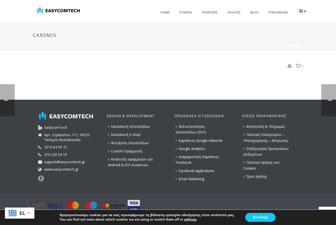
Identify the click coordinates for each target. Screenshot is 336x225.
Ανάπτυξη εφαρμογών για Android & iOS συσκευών (130, 162)
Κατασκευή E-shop (125, 134)
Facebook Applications (196, 170)
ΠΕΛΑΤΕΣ (234, 12)
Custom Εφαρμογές (126, 151)
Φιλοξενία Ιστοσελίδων (130, 143)
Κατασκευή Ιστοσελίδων (130, 126)
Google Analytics (192, 148)
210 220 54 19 (55, 154)
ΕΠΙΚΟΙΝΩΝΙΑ (278, 12)
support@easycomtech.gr (64, 162)
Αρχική (278, 45)
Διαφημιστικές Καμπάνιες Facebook (197, 159)
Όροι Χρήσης (256, 176)
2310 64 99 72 (55, 147)
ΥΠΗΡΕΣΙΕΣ (210, 12)
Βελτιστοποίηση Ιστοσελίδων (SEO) (191, 129)
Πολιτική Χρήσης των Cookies (261, 165)
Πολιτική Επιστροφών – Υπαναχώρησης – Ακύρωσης (265, 137)
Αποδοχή (260, 217)
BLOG (254, 12)
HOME (165, 12)
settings (190, 219)
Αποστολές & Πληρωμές (265, 126)
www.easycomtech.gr (61, 169)
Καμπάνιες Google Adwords (201, 140)
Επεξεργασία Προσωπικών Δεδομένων (266, 151)
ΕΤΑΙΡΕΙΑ (186, 12)
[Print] (289, 65)
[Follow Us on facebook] (41, 179)
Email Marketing (191, 179)
